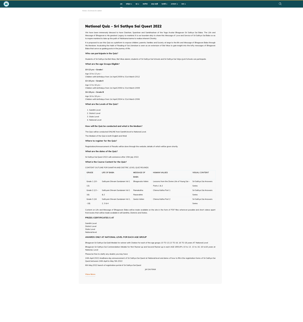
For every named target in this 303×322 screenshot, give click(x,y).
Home (84, 11)
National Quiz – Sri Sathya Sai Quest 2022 (123, 26)
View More (90, 274)
